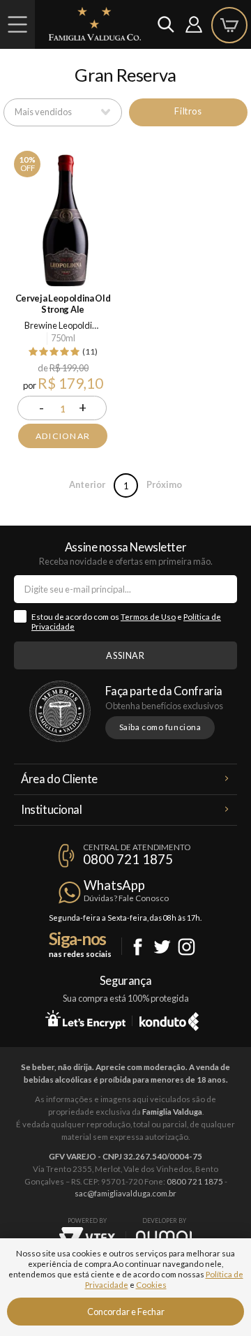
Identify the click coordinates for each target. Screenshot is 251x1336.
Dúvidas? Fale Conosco (126, 898)
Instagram (186, 947)
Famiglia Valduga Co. (95, 23)
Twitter (162, 947)
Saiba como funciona (160, 727)
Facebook (137, 947)
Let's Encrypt (85, 1019)
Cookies (151, 1284)
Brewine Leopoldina (63, 325)
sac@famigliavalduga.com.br (125, 1193)
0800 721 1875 (128, 859)
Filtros (187, 111)
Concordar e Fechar (126, 1311)
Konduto (169, 1019)
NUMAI (164, 1236)
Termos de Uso (148, 616)
